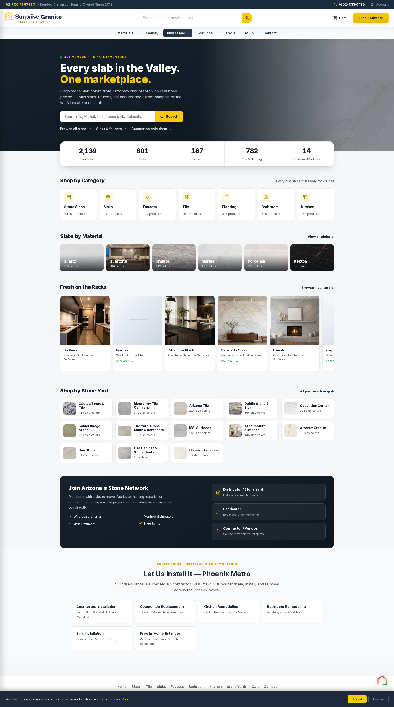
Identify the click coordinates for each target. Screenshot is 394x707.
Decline (378, 699)
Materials (125, 33)
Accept (357, 699)
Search (172, 116)
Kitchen (215, 687)
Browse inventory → (317, 287)
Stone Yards (237, 687)
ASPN (249, 33)
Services (205, 33)
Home (122, 687)
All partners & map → (317, 391)
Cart (342, 18)
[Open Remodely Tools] (382, 680)
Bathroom (196, 687)
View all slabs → (321, 237)
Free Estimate (371, 18)
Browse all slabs (73, 129)
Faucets (177, 687)
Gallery (152, 33)
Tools (230, 33)
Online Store (176, 33)
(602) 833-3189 (352, 4)
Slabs (136, 687)
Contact (270, 33)
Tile (149, 687)
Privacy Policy (120, 699)
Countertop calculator (149, 129)
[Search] (247, 18)
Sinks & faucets (109, 129)
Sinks (161, 687)
